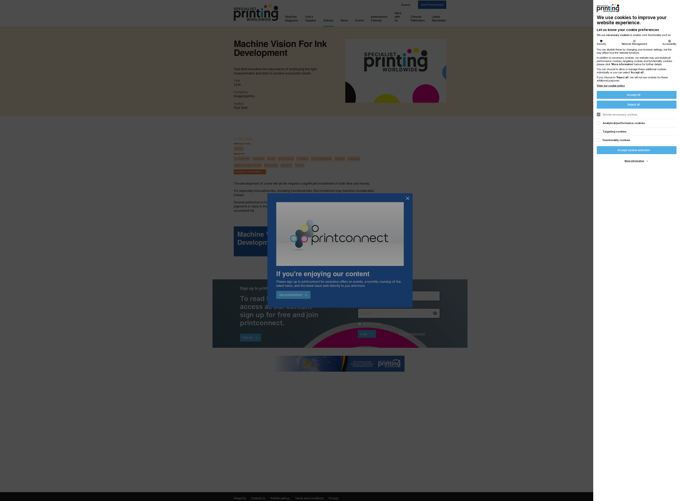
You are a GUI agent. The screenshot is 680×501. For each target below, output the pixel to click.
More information (634, 160)
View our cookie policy (611, 85)
